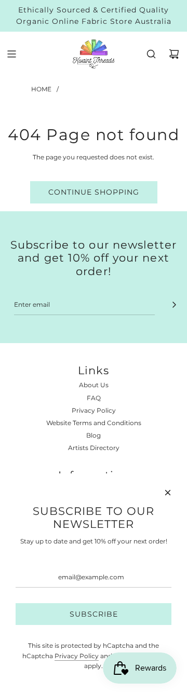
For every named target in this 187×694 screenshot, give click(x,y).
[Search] (151, 54)
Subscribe (94, 614)
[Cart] (174, 54)
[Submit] (174, 304)
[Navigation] (11, 54)
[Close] (167, 492)
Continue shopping (93, 192)
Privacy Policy (77, 656)
